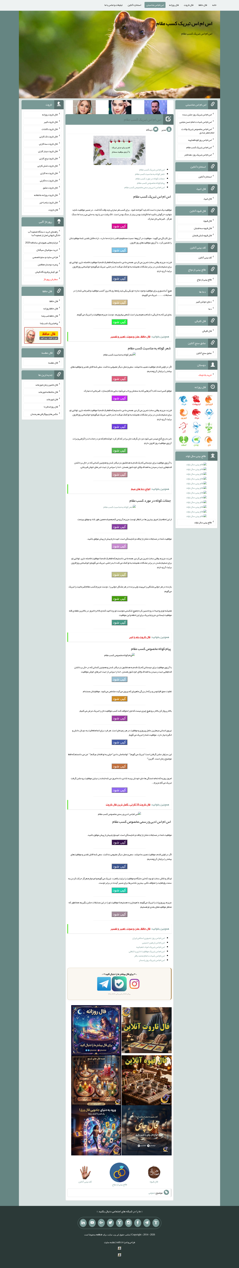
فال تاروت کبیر (51, 121)
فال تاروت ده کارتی (49, 180)
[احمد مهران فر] (155, 107)
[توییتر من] (110, 1223)
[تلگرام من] (146, 1223)
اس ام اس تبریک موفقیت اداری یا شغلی (147, 951)
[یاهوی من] (155, 1223)
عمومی (152, 1192)
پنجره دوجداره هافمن (48, 264)
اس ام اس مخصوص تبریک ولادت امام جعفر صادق (197, 131)
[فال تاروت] (147, 1030)
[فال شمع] (96, 1081)
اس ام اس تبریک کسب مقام (184, 23)
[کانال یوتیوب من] (92, 1223)
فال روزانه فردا (51, 406)
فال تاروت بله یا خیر (48, 202)
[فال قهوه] (147, 1081)
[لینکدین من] (83, 1223)
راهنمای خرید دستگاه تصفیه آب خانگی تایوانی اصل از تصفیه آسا (44, 233)
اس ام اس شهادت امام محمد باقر (149, 955)
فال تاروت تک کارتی (48, 136)
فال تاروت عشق (50, 187)
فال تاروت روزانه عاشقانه (46, 195)
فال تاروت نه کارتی (49, 173)
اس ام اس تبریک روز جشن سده (197, 114)
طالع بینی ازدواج (204, 279)
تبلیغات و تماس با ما (113, 4)
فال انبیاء (207, 198)
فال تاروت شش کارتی (47, 165)
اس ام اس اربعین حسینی (153, 942)
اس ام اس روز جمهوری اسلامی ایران (148, 938)
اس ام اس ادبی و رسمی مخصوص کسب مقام (144, 187)
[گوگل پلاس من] (101, 1223)
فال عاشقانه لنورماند (48, 391)
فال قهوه (207, 220)
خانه (214, 4)
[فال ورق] (96, 1131)
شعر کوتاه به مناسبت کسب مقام (150, 173)
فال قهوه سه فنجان (203, 228)
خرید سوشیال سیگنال (47, 249)
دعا (210, 308)
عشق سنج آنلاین (204, 352)
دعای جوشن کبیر (204, 301)
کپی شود (119, 226)
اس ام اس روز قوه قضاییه (200, 139)
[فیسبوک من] (137, 1223)
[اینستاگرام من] (128, 1223)
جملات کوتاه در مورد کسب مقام (150, 178)
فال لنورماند (52, 399)
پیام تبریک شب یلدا (49, 323)
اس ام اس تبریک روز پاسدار (152, 960)
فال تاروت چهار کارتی (48, 151)
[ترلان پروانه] (120, 107)
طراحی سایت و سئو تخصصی (45, 257)
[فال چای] (147, 1131)
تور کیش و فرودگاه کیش (46, 271)
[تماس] (119, 1223)
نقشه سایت (109, 1242)
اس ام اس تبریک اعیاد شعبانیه (150, 946)
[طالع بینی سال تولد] (196, 491)
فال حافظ (203, 4)
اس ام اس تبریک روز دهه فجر (198, 154)
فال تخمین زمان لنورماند (46, 384)
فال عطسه (53, 362)
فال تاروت (188, 4)
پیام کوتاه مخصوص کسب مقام (151, 182)
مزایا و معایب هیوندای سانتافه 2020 (41, 242)
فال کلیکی (207, 330)
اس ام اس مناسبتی (155, 4)
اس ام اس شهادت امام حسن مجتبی (195, 121)
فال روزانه (174, 4)
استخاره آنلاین (134, 4)
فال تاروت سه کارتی (48, 143)
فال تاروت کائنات (50, 129)
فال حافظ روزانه (50, 308)
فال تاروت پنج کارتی (48, 158)
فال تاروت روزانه (50, 114)
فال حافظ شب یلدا (49, 315)
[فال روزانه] (96, 1030)
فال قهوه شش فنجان (202, 235)
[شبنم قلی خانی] (84, 107)
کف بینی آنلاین (205, 257)
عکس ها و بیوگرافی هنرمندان (44, 413)
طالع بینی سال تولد (203, 522)
